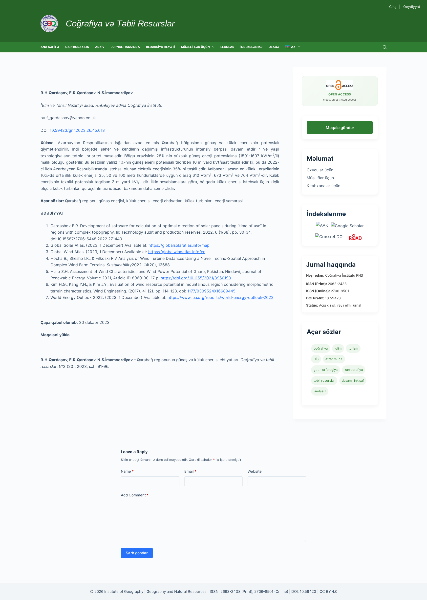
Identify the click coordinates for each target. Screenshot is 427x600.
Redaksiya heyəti (160, 47)
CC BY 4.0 (328, 591)
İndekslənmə (251, 47)
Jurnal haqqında (125, 47)
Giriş (392, 6)
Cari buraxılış (77, 47)
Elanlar (227, 47)
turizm (353, 348)
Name (127, 471)
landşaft (320, 391)
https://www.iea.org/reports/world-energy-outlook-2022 (221, 297)
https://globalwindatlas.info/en (176, 251)
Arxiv (100, 47)
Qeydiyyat (411, 6)
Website (255, 471)
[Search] (384, 47)
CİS (316, 359)
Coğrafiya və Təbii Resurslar (120, 23)
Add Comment (135, 495)
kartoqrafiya (353, 370)
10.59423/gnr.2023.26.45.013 (77, 130)
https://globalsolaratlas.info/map (179, 245)
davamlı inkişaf (353, 380)
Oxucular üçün (320, 169)
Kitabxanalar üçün (323, 185)
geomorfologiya (326, 370)
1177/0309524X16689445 (211, 291)
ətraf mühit (333, 359)
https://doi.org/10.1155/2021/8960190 (196, 277)
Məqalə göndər (340, 127)
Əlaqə (274, 47)
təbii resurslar (324, 380)
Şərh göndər (137, 553)
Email (190, 471)
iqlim (338, 348)
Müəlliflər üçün (195, 47)
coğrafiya (321, 348)
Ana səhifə (50, 47)
